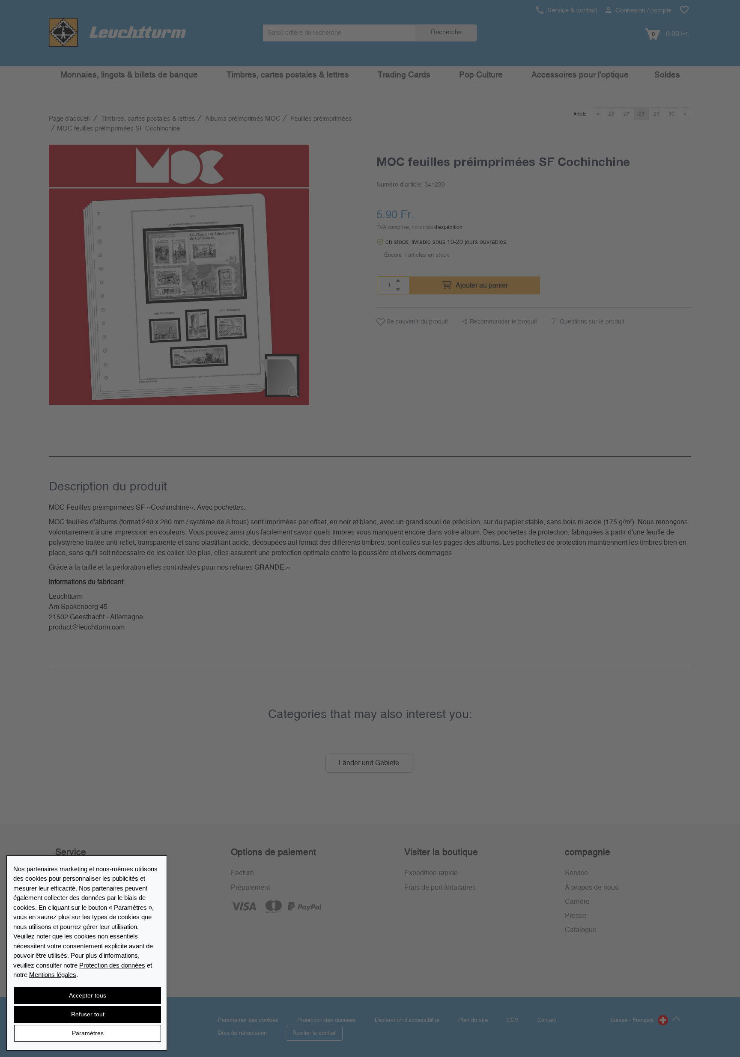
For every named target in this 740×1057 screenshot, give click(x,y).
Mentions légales (52, 974)
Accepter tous (87, 995)
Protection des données (112, 965)
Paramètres (88, 1033)
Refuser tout (87, 1014)
